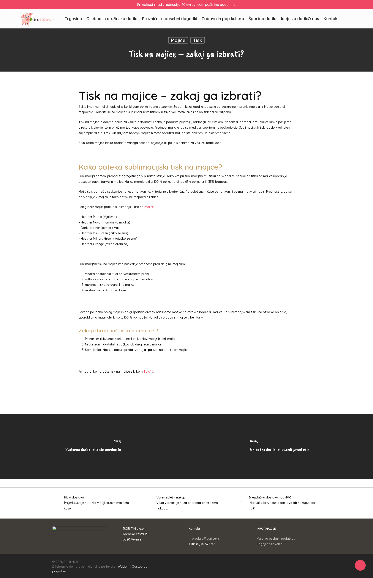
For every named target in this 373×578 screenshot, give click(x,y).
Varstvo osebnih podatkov (276, 539)
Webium (124, 567)
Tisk (197, 40)
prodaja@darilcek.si (206, 539)
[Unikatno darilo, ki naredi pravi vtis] (279, 446)
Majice (178, 40)
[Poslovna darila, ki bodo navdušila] (93, 446)
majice (149, 207)
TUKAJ (148, 371)
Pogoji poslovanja (270, 544)
